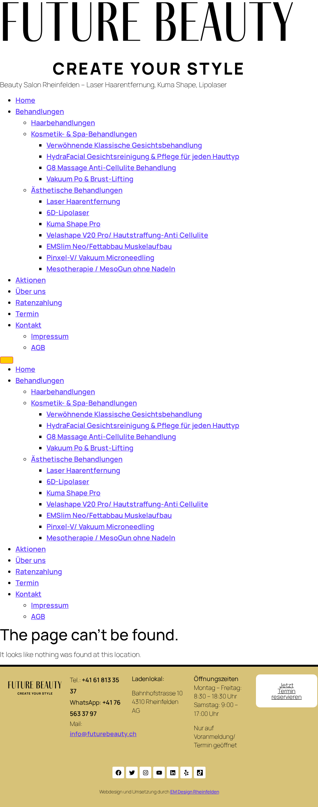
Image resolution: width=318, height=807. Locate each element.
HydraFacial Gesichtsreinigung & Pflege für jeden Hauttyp (143, 156)
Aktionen (31, 280)
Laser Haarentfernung (83, 201)
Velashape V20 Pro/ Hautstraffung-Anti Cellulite (127, 235)
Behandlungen (40, 111)
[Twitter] (132, 772)
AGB (38, 347)
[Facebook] (118, 772)
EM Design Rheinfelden (194, 791)
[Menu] (6, 360)
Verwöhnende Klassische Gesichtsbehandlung (124, 145)
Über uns (31, 291)
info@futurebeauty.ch (103, 733)
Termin (27, 313)
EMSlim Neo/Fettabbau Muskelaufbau (109, 246)
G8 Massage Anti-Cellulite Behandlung (111, 167)
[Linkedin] (172, 772)
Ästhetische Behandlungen (77, 190)
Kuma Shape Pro (73, 223)
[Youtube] (159, 772)
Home (25, 100)
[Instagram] (145, 772)
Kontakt (28, 324)
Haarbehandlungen (63, 122)
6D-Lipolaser (68, 212)
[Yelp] (186, 772)
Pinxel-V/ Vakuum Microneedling (100, 257)
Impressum (50, 336)
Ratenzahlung (39, 302)
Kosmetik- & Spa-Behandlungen (84, 133)
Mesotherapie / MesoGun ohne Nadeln (111, 268)
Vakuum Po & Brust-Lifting (90, 178)
